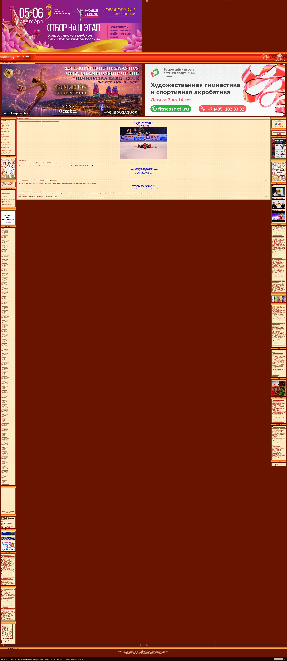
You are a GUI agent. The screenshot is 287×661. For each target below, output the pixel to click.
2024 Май (4, 448)
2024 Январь (5, 443)
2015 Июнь (4, 312)
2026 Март (4, 476)
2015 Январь (5, 306)
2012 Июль (4, 268)
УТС (3, 196)
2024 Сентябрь (5, 453)
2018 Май (4, 357)
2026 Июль (4, 481)
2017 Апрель (5, 340)
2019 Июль (4, 374)
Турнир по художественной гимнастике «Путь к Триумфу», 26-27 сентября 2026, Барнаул (278, 266)
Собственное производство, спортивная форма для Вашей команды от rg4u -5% (278, 403)
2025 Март (4, 461)
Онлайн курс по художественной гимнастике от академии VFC (278, 408)
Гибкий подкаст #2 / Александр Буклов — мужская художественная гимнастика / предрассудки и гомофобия (7, 564)
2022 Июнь (4, 419)
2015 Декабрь (5, 320)
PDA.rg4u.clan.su (279, 464)
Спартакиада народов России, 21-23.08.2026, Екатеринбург (277, 367)
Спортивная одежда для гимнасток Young (7, 605)
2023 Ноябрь (5, 440)
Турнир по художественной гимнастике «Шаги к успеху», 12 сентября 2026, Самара (278, 248)
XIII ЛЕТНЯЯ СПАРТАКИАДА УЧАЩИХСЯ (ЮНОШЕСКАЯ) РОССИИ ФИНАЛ (278, 357)
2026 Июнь (4, 480)
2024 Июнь (4, 449)
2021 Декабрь (5, 411)
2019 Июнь (4, 373)
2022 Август (4, 421)
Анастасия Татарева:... (278, 185)
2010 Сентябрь (5, 240)
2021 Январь (5, 397)
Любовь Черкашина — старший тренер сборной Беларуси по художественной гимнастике (7, 583)
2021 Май (4, 402)
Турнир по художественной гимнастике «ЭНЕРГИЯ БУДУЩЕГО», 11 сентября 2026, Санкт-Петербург (279, 258)
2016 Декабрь (5, 335)
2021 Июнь (4, 404)
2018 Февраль (5, 353)
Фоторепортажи (5, 204)
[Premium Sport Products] (71, 645)
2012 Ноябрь (5, 273)
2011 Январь (4, 245)
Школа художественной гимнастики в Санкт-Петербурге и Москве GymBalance (8, 612)
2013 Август (4, 284)
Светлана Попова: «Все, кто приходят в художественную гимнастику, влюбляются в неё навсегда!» (278, 338)
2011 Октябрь (5, 256)
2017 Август (4, 345)
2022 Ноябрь (5, 425)
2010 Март (4, 233)
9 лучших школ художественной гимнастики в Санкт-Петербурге (278, 310)
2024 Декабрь (5, 457)
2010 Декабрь (5, 244)
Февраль (27, 118)
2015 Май (4, 311)
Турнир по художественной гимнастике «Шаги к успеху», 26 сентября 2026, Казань (278, 227)
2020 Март (4, 385)
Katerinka (41, 162)
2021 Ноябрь (5, 410)
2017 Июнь (4, 343)
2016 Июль (4, 329)
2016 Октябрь (5, 332)
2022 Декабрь (5, 426)
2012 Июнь (4, 266)
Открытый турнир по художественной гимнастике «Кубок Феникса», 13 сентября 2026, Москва (278, 245)
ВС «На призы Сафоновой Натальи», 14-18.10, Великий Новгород (278, 362)
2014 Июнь (4, 297)
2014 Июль (4, 298)
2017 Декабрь (5, 350)
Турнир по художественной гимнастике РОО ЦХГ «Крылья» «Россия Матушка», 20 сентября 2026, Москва (278, 241)
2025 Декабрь (5, 472)
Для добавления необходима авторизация (8, 512)
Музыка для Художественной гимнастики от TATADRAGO (8, 558)
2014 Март (4, 293)
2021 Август (4, 406)
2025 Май (4, 463)
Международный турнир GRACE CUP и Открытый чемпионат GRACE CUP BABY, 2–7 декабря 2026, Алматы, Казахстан (278, 289)
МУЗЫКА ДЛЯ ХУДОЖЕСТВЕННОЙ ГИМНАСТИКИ (5, 592)
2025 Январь (5, 458)
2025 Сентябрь (5, 468)
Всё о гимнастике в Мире (7, 199)
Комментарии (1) (54, 162)
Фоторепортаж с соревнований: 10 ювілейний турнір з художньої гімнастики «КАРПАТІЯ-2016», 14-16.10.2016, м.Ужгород (278, 448)
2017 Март (4, 339)
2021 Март (4, 400)
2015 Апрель (5, 310)
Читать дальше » (22, 160)
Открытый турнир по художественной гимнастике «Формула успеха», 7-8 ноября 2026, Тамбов (278, 263)
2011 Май (4, 250)
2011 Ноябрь (5, 258)
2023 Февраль (5, 429)
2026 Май (4, 479)
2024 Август (4, 452)
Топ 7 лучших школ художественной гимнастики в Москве (278, 307)
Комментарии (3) (53, 196)
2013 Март (4, 278)
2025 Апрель (5, 462)
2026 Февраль (5, 475)
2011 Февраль (5, 246)
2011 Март (4, 247)
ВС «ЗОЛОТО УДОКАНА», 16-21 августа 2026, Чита (279, 370)
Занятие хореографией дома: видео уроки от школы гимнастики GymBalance (7, 560)
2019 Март (4, 369)
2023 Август (4, 437)
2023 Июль (4, 435)
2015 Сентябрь (5, 316)
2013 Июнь (4, 282)
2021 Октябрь (5, 409)
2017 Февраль (5, 338)
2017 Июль (4, 344)
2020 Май (4, 387)
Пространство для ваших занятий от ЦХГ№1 (278, 401)
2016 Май (4, 326)
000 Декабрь (4, 228)
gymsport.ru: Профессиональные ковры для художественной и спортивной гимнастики (8, 609)
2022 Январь (5, 412)
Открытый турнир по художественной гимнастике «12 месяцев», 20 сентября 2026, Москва (278, 237)
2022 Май (4, 418)
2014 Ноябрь (5, 303)
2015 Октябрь (5, 317)
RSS (285, 60)
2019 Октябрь (5, 378)
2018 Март (4, 354)
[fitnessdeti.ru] (215, 115)
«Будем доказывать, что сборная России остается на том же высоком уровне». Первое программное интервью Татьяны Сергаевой (278, 322)
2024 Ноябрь (5, 456)
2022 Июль (4, 420)
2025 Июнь (4, 465)
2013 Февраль (5, 277)
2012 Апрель (5, 264)
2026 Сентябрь (5, 484)
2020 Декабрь (5, 396)
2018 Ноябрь (5, 364)
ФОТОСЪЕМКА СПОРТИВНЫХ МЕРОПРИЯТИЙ (279, 411)
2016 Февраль (5, 322)
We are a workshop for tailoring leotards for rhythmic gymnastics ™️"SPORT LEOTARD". (7, 616)
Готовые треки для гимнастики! (6, 567)
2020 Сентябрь (5, 392)
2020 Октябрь (5, 393)
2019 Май (4, 372)
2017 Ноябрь (5, 349)
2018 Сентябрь (5, 362)
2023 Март (4, 430)
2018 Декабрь (5, 365)
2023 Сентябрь (5, 438)
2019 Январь (5, 367)
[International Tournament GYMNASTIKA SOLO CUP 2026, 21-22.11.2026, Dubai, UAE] (8, 186)
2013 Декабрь (5, 289)
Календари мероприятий (7, 190)
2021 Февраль (5, 398)
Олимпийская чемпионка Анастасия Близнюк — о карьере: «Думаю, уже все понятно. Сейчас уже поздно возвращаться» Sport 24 (278, 327)
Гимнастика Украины (6, 202)
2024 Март (4, 445)
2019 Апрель (5, 371)
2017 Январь (5, 336)
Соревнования (5, 193)
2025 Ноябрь (5, 471)
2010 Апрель (5, 235)
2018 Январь (5, 352)
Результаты (4, 198)
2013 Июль (4, 283)
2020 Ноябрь (5, 395)
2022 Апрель (5, 416)
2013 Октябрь (5, 287)
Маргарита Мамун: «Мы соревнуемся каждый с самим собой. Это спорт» (7, 574)
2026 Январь (5, 473)
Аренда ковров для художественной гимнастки (7, 619)
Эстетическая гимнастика (7, 206)
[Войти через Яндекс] (279, 124)
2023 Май (4, 433)
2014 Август (4, 299)
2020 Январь (5, 382)
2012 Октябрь (5, 271)
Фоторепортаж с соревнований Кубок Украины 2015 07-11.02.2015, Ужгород (39, 121)
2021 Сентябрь (5, 407)
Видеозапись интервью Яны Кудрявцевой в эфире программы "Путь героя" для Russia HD (8, 578)
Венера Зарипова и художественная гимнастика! (7, 569)
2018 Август (4, 360)
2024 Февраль (5, 444)
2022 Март (4, 415)
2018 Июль (4, 359)
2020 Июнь (4, 388)
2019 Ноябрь (5, 379)
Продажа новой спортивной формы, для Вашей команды (278, 406)
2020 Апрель (5, 386)
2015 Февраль (5, 307)
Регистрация (11, 62)
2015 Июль (4, 313)
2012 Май (4, 265)
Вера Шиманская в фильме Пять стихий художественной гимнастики (7, 571)
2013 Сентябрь (5, 285)
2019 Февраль (5, 368)
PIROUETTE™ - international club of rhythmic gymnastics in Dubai (7, 598)
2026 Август (4, 482)
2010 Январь (5, 231)
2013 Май (4, 280)
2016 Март (4, 324)
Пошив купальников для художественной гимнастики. (278, 421)
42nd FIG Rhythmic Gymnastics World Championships (276, 375)
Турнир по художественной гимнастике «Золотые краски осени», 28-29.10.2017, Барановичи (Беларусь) (278, 435)
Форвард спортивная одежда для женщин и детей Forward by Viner (8, 595)
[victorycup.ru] (279, 157)
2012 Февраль (5, 261)
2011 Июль (4, 252)
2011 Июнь (4, 251)
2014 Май (4, 296)
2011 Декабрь (5, 259)
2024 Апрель (5, 447)
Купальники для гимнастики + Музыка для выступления (279, 413)
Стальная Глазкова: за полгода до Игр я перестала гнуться (278, 315)
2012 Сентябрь (5, 270)
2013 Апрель (5, 279)
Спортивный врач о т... (278, 198)
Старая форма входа (278, 126)
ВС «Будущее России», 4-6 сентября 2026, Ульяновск (278, 365)
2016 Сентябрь (5, 331)
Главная (2, 62)
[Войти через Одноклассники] (281, 124)
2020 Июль (4, 390)
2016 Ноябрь (5, 334)
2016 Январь (5, 321)
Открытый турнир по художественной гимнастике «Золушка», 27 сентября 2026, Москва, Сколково (278, 280)
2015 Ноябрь (5, 318)
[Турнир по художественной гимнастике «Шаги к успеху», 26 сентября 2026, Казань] (279, 181)
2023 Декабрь (5, 442)
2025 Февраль (5, 459)
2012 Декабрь (5, 274)
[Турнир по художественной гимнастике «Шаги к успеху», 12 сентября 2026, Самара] (8, 177)
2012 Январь (5, 260)
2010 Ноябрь (5, 242)
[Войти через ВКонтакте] (276, 124)
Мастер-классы (5, 195)
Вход (16, 62)
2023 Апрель (5, 432)
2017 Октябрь (5, 348)
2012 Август (4, 269)
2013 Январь (5, 275)
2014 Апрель (5, 294)
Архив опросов (10, 526)
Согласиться (278, 659)
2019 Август (4, 376)
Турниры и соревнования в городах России (278, 372)
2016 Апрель (5, 325)
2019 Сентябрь (5, 377)
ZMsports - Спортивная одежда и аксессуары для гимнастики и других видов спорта (7, 602)
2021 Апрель (5, 401)
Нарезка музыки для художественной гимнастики (8, 556)
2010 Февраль (5, 232)
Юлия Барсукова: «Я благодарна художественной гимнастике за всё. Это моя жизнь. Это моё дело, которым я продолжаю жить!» (279, 333)
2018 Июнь (4, 358)
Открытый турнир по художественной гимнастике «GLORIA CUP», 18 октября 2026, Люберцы (278, 271)
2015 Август (4, 315)
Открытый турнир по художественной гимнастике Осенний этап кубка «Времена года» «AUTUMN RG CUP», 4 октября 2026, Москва (278, 275)
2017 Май (4, 341)
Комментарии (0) (54, 180)
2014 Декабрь (5, 305)
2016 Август (4, 330)
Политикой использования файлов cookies (75, 659)
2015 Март (4, 308)
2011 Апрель (4, 249)
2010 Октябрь (5, 241)
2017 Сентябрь (5, 346)
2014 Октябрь (5, 302)
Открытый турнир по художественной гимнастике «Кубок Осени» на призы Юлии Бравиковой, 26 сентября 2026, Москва (278, 232)
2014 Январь (5, 291)
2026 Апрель (5, 477)
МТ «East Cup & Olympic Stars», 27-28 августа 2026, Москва (277, 354)
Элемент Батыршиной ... (278, 210)
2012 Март (4, 263)
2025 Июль (4, 466)
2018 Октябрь (5, 363)
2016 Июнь (4, 327)
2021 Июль (4, 405)
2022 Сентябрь (5, 423)
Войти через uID (278, 120)
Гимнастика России (6, 201)
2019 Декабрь (5, 381)
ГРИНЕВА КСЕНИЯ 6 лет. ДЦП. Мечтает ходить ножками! (278, 360)
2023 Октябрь (5, 439)
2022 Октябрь (5, 424)
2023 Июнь (4, 434)
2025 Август (4, 467)
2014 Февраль (5, 292)
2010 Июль (4, 237)
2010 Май (4, 236)
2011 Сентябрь (5, 255)
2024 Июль (4, 451)
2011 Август (4, 254)
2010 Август (4, 238)
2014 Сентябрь (5, 301)
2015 (23, 118)
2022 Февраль (5, 414)
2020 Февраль (5, 383)
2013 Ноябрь (5, 288)
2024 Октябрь (5, 454)
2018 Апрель (5, 355)
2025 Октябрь (5, 470)
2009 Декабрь (5, 230)
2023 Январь (5, 428)
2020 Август (4, 391)
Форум (6, 62)
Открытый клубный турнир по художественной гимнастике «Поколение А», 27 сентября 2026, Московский (278, 285)
